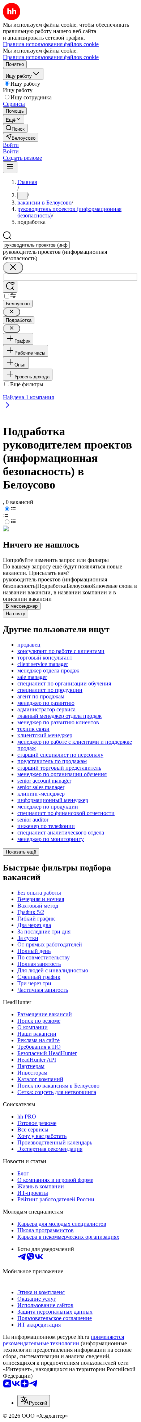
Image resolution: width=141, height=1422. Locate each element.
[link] (15, 128)
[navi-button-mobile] (10, 167)
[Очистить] (13, 268)
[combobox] (36, 245)
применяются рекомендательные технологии (63, 1340)
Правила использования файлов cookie (51, 57)
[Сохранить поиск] (10, 287)
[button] (11, 145)
